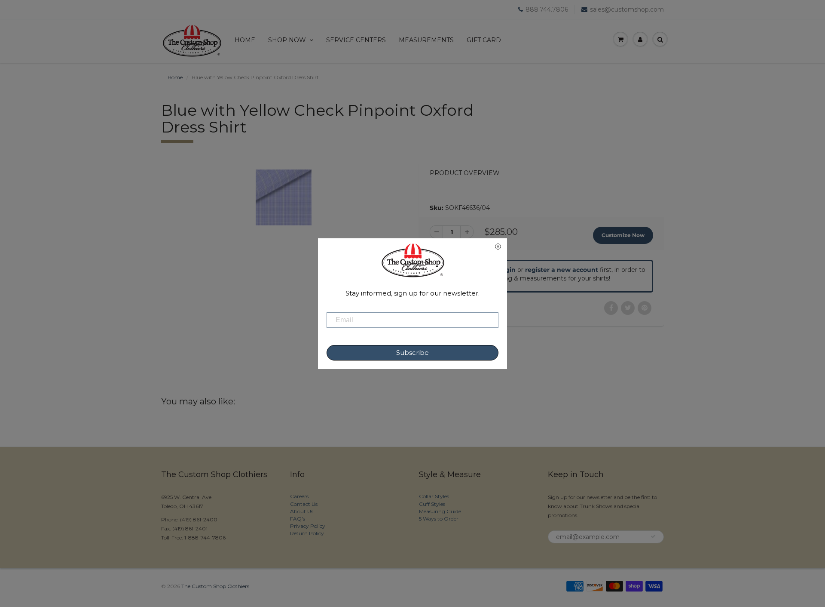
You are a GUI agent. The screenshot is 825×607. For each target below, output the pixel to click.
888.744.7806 (547, 9)
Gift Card (484, 40)
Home (245, 40)
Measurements (426, 40)
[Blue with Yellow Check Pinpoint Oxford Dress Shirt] (283, 197)
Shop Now (287, 40)
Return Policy (307, 533)
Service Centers (356, 40)
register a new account (561, 270)
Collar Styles (434, 496)
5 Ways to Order (438, 518)
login (508, 270)
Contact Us (304, 504)
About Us (301, 511)
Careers (299, 496)
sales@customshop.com (627, 9)
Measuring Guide (440, 511)
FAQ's (297, 518)
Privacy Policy (307, 526)
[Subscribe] (653, 536)
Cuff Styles (432, 504)
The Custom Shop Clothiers (215, 586)
